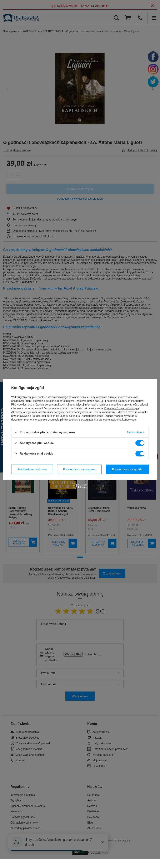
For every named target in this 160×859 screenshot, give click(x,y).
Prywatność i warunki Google (121, 408)
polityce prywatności (126, 404)
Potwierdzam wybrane (32, 469)
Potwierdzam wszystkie (127, 469)
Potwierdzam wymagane (79, 469)
